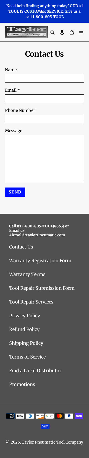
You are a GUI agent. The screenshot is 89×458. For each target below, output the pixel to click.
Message (13, 130)
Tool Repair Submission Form (42, 288)
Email (12, 90)
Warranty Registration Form (40, 260)
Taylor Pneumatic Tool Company (52, 442)
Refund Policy (24, 329)
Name (11, 69)
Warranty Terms (27, 274)
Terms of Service (27, 357)
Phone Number (20, 110)
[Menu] (81, 32)
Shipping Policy (26, 343)
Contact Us (21, 247)
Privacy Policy (24, 315)
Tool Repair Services (31, 302)
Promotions (22, 384)
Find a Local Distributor (35, 370)
